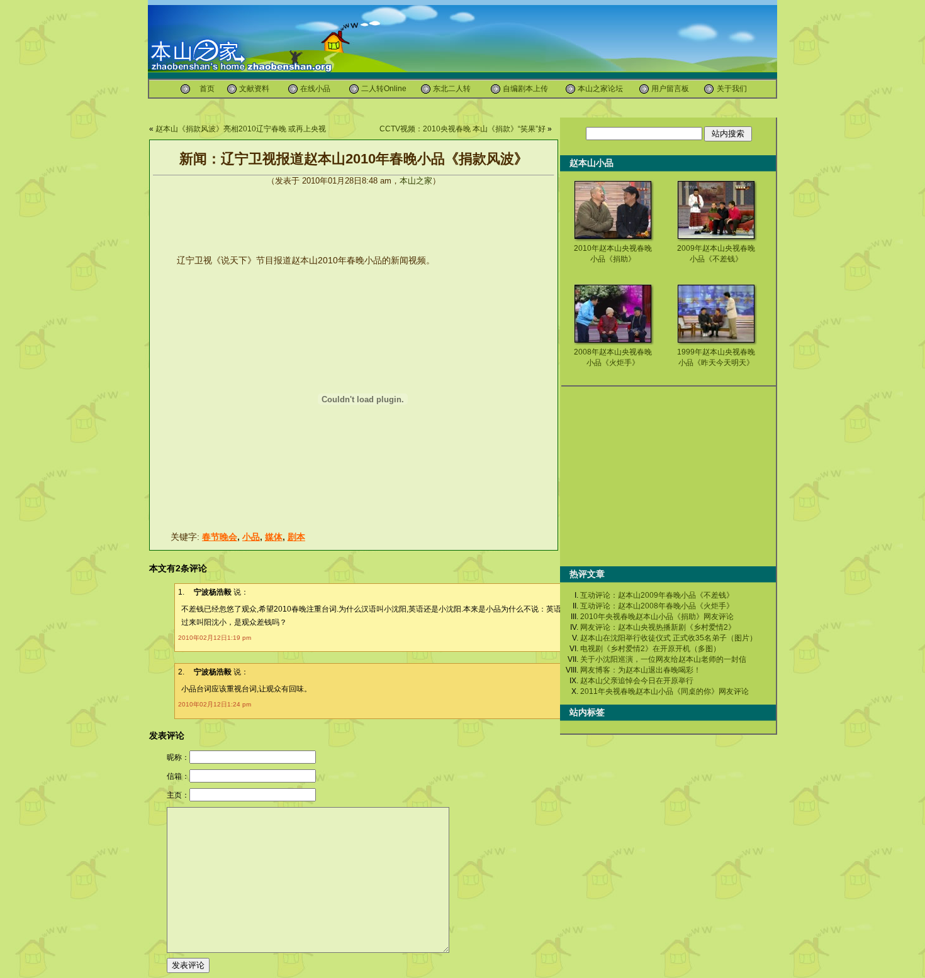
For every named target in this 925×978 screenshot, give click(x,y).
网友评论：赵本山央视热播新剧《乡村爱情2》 (658, 627)
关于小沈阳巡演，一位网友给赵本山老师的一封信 (663, 659)
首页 (207, 88)
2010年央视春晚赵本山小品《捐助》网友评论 (657, 616)
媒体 (274, 537)
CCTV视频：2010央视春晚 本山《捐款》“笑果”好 (462, 128)
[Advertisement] (386, 109)
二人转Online (383, 88)
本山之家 (416, 180)
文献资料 (254, 88)
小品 (251, 537)
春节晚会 (219, 537)
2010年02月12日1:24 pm (214, 704)
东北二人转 (452, 88)
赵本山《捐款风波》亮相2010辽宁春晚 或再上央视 (240, 128)
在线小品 (315, 88)
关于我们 (732, 88)
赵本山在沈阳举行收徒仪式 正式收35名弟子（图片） (668, 638)
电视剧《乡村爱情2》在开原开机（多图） (650, 648)
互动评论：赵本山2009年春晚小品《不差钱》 (657, 595)
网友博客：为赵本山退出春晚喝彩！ (640, 670)
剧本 (296, 537)
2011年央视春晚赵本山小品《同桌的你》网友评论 (664, 691)
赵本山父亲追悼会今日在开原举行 (636, 680)
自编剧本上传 (525, 88)
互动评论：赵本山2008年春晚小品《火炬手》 (657, 606)
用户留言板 (670, 88)
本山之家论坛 (600, 88)
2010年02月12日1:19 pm (214, 637)
